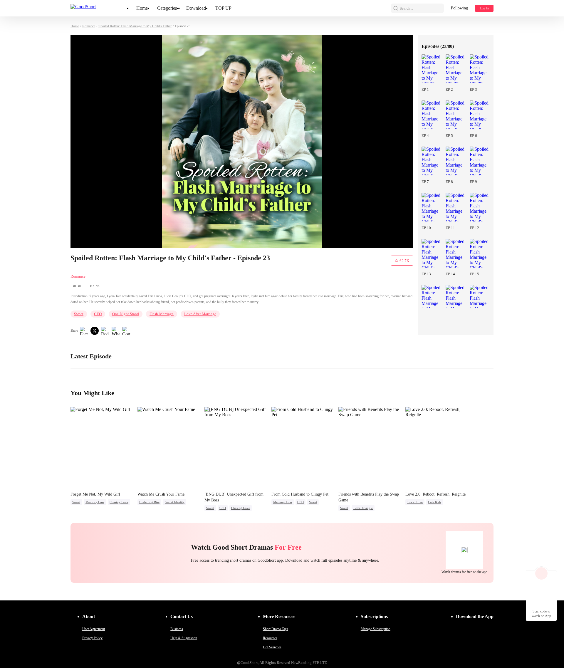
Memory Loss (94, 502)
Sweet (78, 314)
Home (142, 8)
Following (459, 8)
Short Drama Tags (275, 629)
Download (196, 8)
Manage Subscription (375, 629)
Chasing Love (119, 502)
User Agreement (93, 629)
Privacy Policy (92, 638)
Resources (270, 638)
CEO (98, 314)
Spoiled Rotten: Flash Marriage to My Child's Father (135, 26)
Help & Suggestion (183, 638)
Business (176, 629)
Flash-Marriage (162, 314)
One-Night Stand (125, 314)
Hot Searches (272, 647)
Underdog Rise (149, 502)
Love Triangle (363, 508)
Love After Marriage (200, 314)
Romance (88, 26)
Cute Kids (434, 502)
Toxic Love (415, 502)
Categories (167, 8)
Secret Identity (174, 502)
